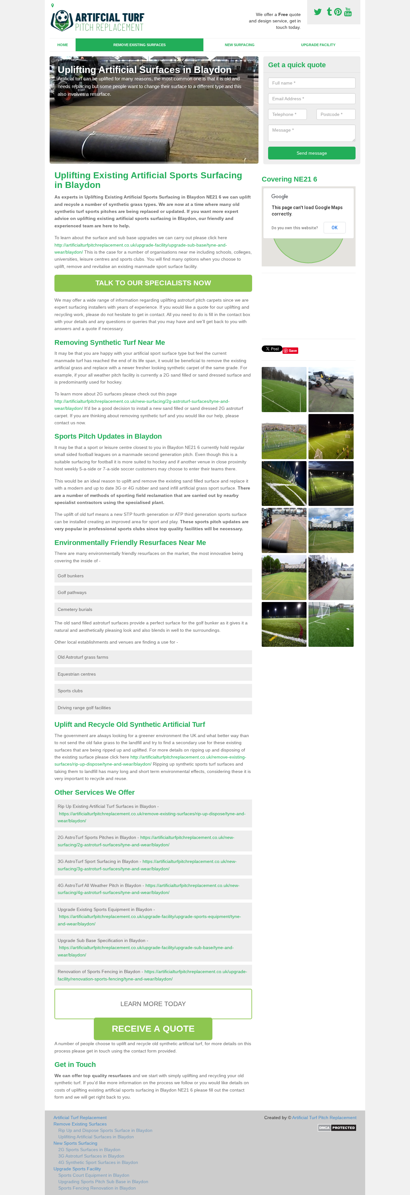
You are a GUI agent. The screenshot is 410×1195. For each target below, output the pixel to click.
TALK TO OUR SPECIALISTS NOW (153, 283)
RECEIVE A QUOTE (153, 1029)
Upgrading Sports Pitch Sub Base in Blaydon (103, 1181)
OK (335, 227)
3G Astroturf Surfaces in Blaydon (91, 1155)
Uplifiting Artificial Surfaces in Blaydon (96, 1136)
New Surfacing (240, 45)
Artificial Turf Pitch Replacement (324, 1117)
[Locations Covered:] (52, 5)
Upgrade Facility (318, 45)
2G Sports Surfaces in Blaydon (89, 1149)
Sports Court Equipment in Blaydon (93, 1175)
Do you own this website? (295, 228)
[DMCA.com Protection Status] (337, 1127)
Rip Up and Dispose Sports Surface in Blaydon (105, 1130)
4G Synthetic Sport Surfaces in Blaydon (98, 1162)
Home (62, 45)
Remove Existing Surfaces (139, 45)
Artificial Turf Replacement (80, 1117)
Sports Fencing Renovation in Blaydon (97, 1188)
